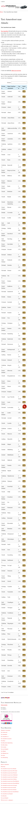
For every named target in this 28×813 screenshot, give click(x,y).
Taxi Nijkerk (3, 751)
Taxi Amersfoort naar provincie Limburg (9, 779)
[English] (3, 697)
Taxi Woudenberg (4, 757)
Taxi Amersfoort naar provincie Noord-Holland (10, 783)
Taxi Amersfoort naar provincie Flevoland (9, 770)
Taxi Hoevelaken (4, 745)
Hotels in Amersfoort (5, 764)
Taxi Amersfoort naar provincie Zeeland (8, 789)
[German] (6, 697)
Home (1, 12)
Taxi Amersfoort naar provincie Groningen (9, 777)
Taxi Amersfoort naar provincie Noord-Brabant (10, 781)
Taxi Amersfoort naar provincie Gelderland (9, 775)
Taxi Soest (3, 755)
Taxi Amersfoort (4, 31)
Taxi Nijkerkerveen (4, 753)
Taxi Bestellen (4, 795)
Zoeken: (9, 82)
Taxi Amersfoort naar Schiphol (7, 793)
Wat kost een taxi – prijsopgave (7, 800)
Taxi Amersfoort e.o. (5, 736)
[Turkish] (8, 697)
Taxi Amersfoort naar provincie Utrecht (8, 787)
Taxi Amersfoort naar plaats (6, 738)
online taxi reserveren (16, 70)
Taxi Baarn (3, 740)
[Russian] (7, 697)
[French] (4, 697)
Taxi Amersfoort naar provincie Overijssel (9, 785)
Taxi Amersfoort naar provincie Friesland (9, 772)
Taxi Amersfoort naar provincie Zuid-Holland (9, 791)
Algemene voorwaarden (5, 730)
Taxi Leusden (3, 747)
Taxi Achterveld (4, 732)
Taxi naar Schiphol (4, 749)
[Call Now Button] (25, 406)
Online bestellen (4, 705)
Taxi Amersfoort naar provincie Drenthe (8, 768)
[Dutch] (1, 697)
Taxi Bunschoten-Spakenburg (6, 742)
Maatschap (3, 766)
